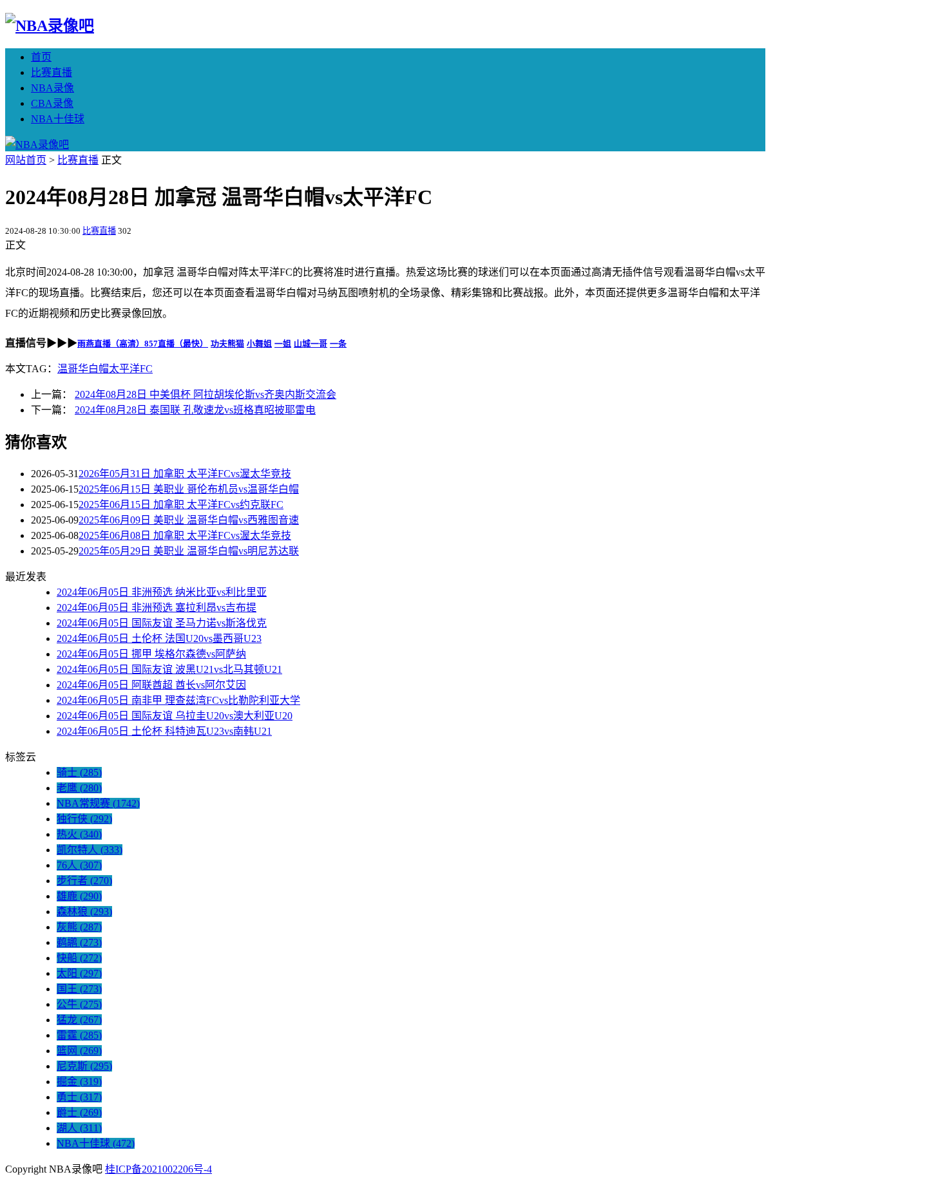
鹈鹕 (79, 942)
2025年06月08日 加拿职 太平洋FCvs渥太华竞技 (185, 535)
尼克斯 (84, 1066)
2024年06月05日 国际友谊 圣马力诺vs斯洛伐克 (162, 623)
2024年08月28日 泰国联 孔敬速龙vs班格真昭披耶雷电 (195, 409)
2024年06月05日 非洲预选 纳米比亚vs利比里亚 (162, 592)
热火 (79, 834)
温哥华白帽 (83, 368)
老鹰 (79, 787)
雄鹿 (79, 896)
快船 (79, 957)
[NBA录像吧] (49, 25)
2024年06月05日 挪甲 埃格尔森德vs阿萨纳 (151, 653)
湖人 (79, 1127)
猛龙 (79, 1019)
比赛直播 (51, 72)
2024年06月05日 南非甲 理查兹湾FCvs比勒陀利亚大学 (178, 700)
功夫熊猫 (227, 343)
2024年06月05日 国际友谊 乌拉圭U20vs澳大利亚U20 (174, 715)
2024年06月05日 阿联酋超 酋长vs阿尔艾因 (151, 684)
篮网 (79, 1050)
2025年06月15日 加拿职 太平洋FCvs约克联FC (181, 504)
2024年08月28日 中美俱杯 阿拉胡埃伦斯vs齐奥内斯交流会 (205, 394)
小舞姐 (259, 343)
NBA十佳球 (57, 118)
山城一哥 (310, 343)
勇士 (79, 1096)
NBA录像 (52, 87)
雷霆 (79, 1035)
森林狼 (84, 911)
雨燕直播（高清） (110, 343)
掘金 (79, 1081)
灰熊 (79, 926)
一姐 (282, 343)
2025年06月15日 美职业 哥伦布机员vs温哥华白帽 (189, 489)
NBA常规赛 (98, 803)
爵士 (79, 1112)
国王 (79, 988)
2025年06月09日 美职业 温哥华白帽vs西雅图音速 (189, 520)
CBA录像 (52, 103)
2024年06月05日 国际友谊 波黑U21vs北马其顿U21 (169, 669)
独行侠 (84, 818)
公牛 (79, 1004)
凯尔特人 (89, 849)
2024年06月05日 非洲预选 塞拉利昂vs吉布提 (156, 607)
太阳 (79, 973)
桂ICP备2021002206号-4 (158, 1169)
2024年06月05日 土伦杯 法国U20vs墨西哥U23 (159, 638)
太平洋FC (131, 368)
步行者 (84, 880)
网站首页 (25, 160)
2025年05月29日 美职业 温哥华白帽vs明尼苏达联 (189, 550)
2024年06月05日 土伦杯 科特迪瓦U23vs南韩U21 (164, 731)
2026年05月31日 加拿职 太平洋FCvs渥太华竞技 (185, 473)
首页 (41, 57)
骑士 (79, 772)
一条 (338, 343)
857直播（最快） (176, 343)
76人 (79, 865)
